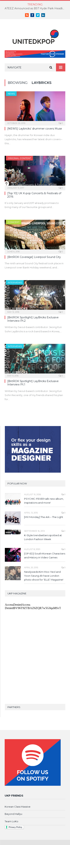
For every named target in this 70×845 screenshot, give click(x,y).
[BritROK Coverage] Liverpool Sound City (34, 257)
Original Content (19, 158)
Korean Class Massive (17, 806)
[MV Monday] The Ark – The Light (43, 516)
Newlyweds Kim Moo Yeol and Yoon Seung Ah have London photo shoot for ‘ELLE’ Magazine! (43, 575)
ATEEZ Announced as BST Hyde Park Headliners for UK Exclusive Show (36, 8)
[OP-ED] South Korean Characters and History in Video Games (44, 555)
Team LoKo (11, 821)
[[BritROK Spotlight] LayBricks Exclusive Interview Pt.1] (35, 360)
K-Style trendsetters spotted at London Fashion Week (43, 537)
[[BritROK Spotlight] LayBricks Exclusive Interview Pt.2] (35, 296)
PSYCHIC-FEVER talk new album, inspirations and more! (44, 500)
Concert (13, 222)
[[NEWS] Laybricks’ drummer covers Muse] (35, 107)
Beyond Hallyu (13, 813)
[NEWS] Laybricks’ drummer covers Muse (34, 128)
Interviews (15, 282)
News (11, 93)
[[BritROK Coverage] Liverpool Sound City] (35, 236)
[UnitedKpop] (35, 35)
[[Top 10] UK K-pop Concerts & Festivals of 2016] (35, 172)
